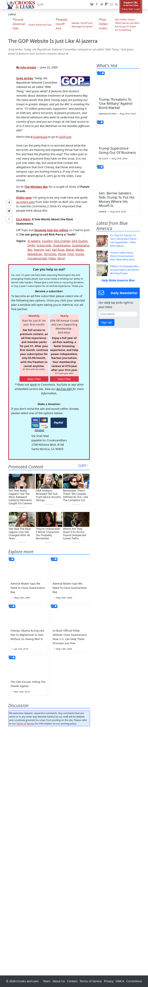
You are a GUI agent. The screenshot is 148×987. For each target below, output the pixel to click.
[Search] (116, 4)
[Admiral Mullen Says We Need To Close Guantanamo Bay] (28, 568)
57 (99, 122)
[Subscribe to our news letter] (111, 4)
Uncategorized (37, 258)
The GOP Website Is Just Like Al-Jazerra (52, 40)
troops (79, 254)
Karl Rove (58, 250)
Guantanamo (62, 245)
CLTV (40, 4)
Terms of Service (25, 723)
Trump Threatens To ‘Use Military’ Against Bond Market (116, 103)
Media (79, 250)
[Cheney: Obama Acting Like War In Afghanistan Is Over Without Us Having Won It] (28, 615)
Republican (34, 254)
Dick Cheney (62, 241)
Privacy (108, 981)
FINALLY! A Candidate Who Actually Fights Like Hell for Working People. (124, 270)
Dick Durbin (80, 241)
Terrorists (50, 254)
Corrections (134, 981)
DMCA (120, 981)
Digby (31, 245)
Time (70, 254)
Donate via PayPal (59, 422)
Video (52, 258)
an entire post (25, 202)
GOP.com (65, 137)
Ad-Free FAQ (64, 389)
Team (46, 981)
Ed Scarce (103, 158)
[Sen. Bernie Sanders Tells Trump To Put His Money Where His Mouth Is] (118, 177)
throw (62, 254)
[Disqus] (49, 842)
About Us (58, 981)
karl (47, 250)
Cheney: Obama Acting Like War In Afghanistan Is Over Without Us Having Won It (27, 635)
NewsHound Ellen (107, 113)
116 (99, 73)
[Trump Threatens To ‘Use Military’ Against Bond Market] (118, 83)
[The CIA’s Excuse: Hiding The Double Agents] (28, 666)
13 (11, 657)
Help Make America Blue (118, 280)
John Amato (28, 67)
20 (53, 559)
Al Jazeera (33, 241)
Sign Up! (106, 322)
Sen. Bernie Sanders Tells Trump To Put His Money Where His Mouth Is (117, 199)
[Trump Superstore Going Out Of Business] (118, 132)
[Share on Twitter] (9, 211)
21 (53, 606)
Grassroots (44, 245)
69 (99, 166)
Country (47, 241)
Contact (72, 981)
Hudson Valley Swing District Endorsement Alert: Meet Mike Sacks (122, 256)
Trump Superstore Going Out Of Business (117, 150)
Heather (103, 211)
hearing (39, 250)
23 (11, 606)
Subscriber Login (131, 9)
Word (61, 258)
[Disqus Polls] (49, 766)
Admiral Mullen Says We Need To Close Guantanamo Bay (28, 588)
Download (40, 137)
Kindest (39, 430)
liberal (70, 250)
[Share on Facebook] (9, 203)
